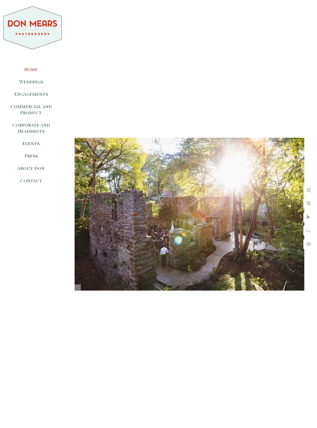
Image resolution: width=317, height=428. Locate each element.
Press (31, 156)
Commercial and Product (31, 109)
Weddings (31, 81)
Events (31, 143)
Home (31, 69)
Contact (31, 180)
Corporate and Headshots (31, 128)
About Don (31, 168)
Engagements (31, 94)
